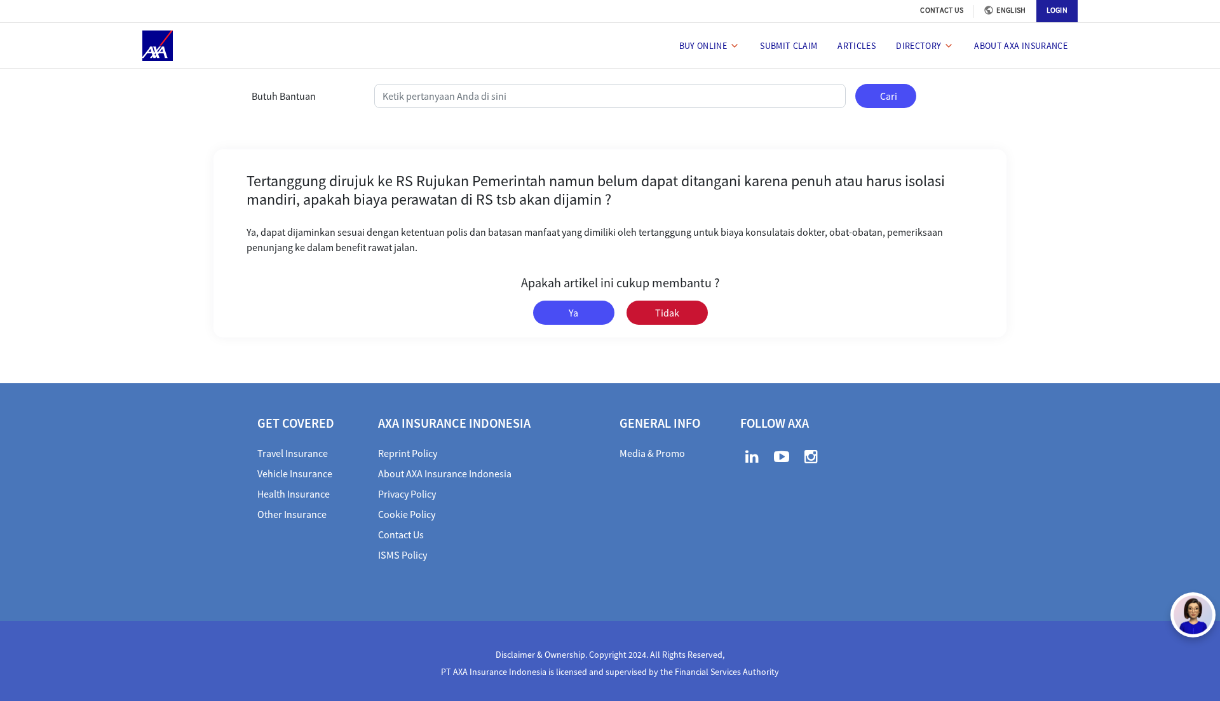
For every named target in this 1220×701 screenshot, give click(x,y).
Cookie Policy (406, 514)
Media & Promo (652, 453)
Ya (573, 312)
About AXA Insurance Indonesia (445, 473)
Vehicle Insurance (294, 473)
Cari (888, 96)
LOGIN (1057, 10)
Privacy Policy (407, 493)
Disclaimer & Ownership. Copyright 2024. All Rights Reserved (609, 654)
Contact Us (401, 534)
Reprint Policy (407, 453)
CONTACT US (941, 10)
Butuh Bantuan (284, 96)
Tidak (667, 312)
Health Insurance (293, 493)
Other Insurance (292, 514)
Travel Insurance (292, 453)
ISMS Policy (402, 554)
